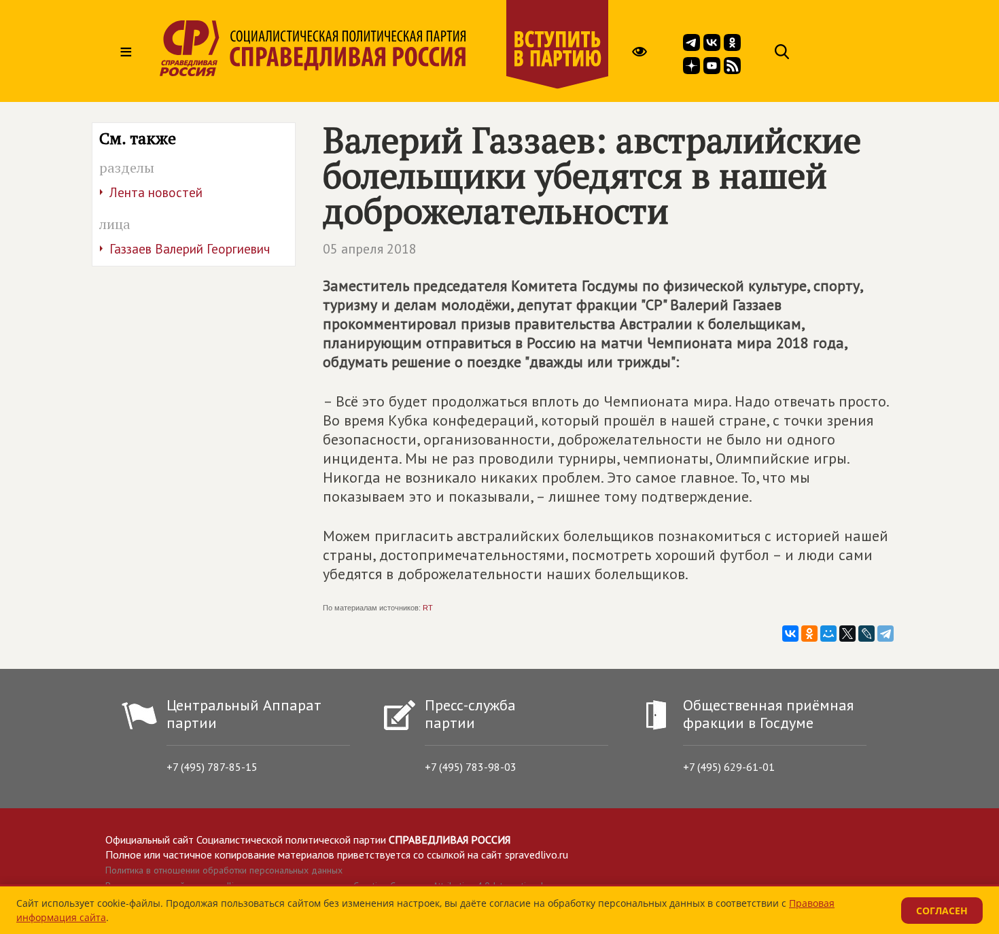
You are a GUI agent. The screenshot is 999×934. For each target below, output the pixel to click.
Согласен (942, 910)
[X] (847, 633)
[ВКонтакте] (790, 633)
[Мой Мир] (828, 633)
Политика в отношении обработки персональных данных (224, 870)
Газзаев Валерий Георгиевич (189, 249)
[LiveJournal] (866, 633)
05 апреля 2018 (370, 249)
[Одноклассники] (809, 633)
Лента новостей (156, 192)
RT (428, 608)
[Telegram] (885, 633)
